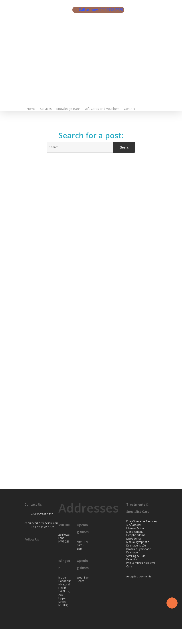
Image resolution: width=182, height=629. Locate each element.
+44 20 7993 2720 (41, 514)
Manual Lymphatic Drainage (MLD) (137, 543)
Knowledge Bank (68, 109)
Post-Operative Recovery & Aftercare (142, 523)
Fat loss (16, 468)
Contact (129, 109)
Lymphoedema (135, 535)
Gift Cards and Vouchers (102, 109)
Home (31, 109)
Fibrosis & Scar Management (135, 530)
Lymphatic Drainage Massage (47, 468)
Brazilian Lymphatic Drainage (138, 551)
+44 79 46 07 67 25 (42, 527)
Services (46, 109)
